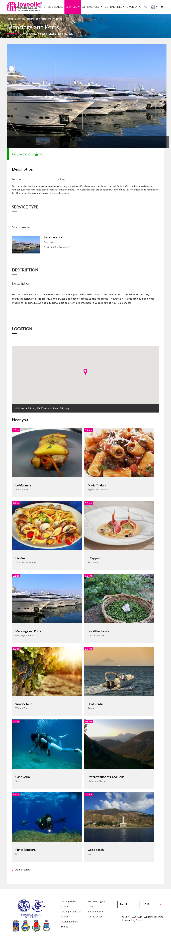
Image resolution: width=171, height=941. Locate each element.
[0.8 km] (119, 744)
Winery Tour (23, 704)
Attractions (91, 6)
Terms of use (95, 916)
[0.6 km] (47, 452)
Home (10, 18)
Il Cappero (94, 558)
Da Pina (20, 558)
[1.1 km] (119, 598)
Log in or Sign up (97, 901)
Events (64, 926)
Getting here (113, 6)
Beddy (139, 920)
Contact (92, 906)
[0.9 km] (47, 744)
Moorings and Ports (36, 18)
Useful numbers (69, 921)
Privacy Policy (95, 911)
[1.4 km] (47, 525)
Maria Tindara (97, 485)
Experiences (55, 6)
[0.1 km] (47, 598)
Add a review (22, 869)
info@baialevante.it (60, 247)
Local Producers (98, 631)
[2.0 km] (119, 670)
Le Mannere (23, 485)
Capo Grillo (22, 777)
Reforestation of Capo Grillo (106, 777)
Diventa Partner (137, 6)
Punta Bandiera (25, 849)
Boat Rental (95, 704)
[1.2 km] (119, 452)
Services (71, 6)
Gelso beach (96, 849)
